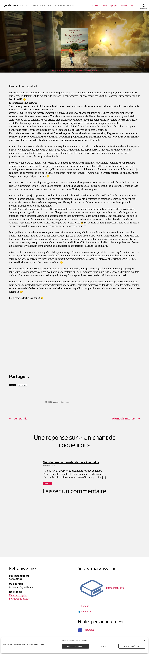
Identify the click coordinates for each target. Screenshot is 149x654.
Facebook (89, 629)
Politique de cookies (20, 598)
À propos (113, 5)
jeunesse (70, 70)
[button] (145, 640)
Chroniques (58, 70)
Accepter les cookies (75, 646)
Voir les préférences (132, 646)
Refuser (104, 646)
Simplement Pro (115, 588)
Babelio (85, 606)
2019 (50, 402)
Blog (105, 5)
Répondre (47, 483)
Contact (123, 5)
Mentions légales (18, 595)
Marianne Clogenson (61, 402)
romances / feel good (86, 70)
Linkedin (86, 611)
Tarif (131, 5)
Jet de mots (11, 5)
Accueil (94, 5)
